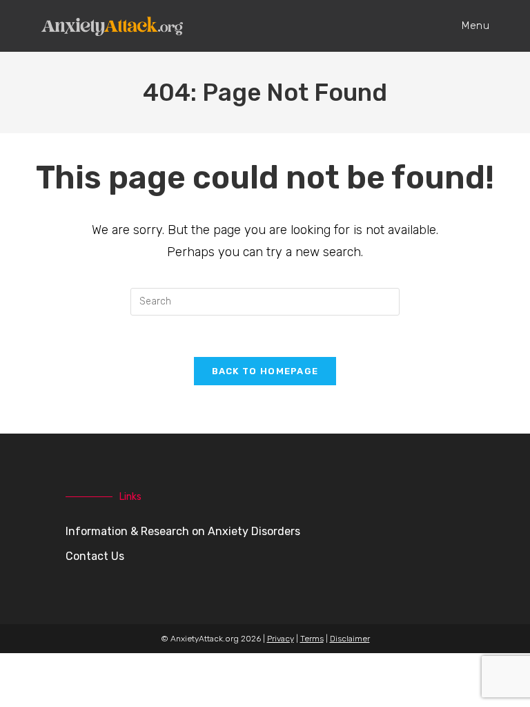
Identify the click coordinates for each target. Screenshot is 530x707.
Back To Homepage (265, 371)
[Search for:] (265, 300)
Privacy (280, 638)
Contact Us (95, 556)
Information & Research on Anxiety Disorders (183, 531)
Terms (312, 638)
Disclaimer (350, 638)
